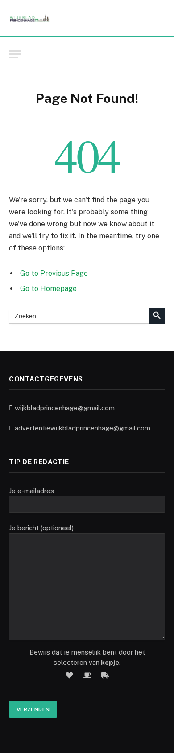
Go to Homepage (48, 288)
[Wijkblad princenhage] (29, 18)
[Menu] (15, 54)
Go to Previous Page (54, 273)
